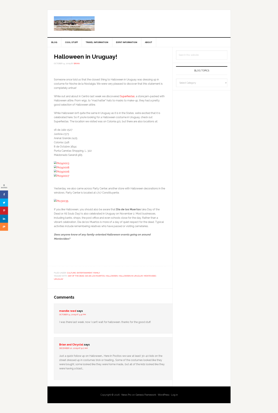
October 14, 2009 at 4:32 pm (72, 314)
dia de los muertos (95, 276)
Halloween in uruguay (131, 276)
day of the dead (76, 276)
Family (96, 273)
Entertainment (84, 273)
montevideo (150, 276)
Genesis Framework (145, 395)
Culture (71, 273)
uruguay (58, 279)
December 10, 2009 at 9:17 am (73, 348)
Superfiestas (127, 96)
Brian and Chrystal (71, 344)
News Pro (126, 395)
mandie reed (67, 310)
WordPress (163, 395)
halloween (112, 276)
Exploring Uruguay (139, 23)
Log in (174, 395)
